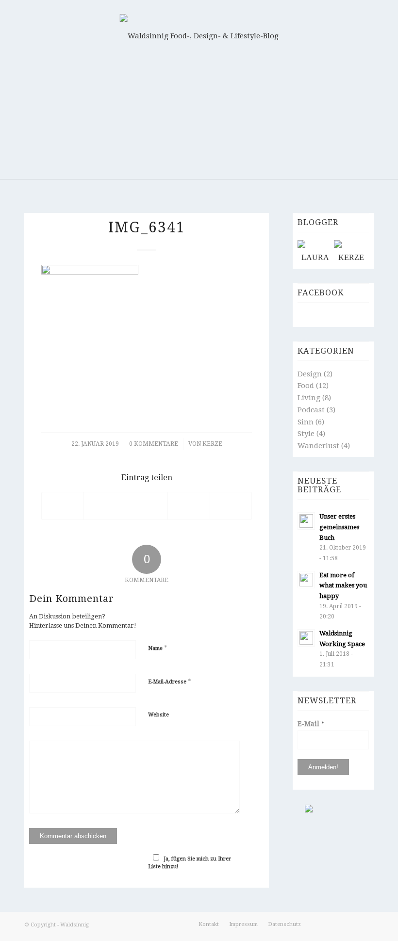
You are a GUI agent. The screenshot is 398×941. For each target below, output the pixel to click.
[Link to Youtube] (366, 931)
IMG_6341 (146, 227)
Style (306, 433)
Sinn (306, 422)
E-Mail (311, 724)
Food (306, 385)
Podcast (311, 410)
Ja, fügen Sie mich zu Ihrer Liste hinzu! (189, 863)
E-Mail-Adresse (169, 681)
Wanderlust (318, 445)
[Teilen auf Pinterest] (188, 505)
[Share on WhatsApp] (146, 505)
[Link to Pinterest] (337, 931)
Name (157, 647)
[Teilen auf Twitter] (104, 505)
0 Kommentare (153, 443)
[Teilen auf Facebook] (62, 505)
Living (309, 397)
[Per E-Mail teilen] (230, 505)
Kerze (212, 443)
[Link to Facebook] (322, 931)
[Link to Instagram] (352, 931)
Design (310, 374)
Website (158, 715)
